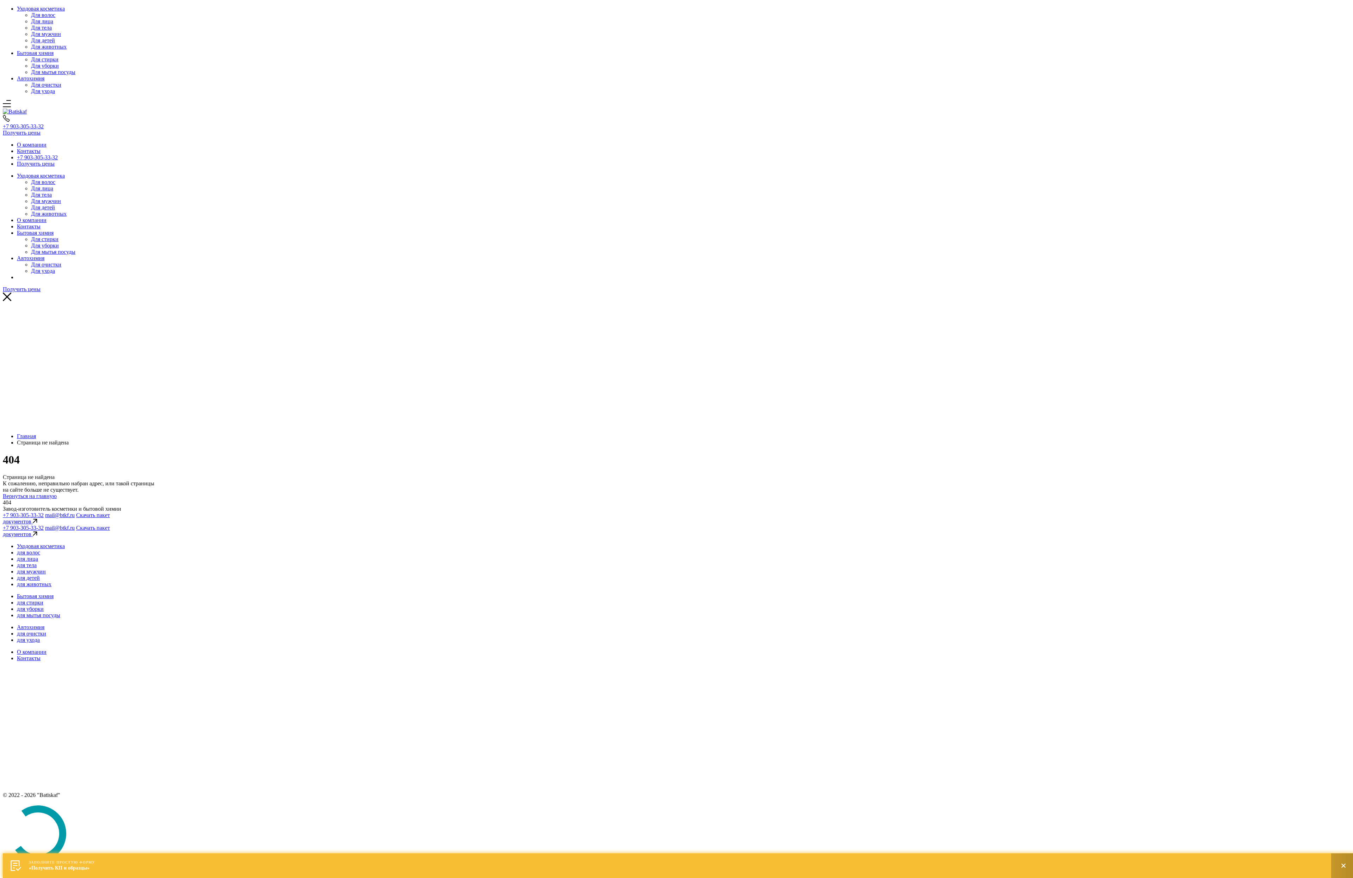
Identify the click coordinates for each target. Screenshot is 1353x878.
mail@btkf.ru (60, 515)
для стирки (30, 603)
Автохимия (30, 78)
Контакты (29, 151)
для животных (34, 584)
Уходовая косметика (41, 9)
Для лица (42, 21)
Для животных (49, 47)
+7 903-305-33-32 (23, 126)
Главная (26, 436)
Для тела (41, 28)
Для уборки (45, 66)
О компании (32, 145)
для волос (28, 552)
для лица (27, 559)
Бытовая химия (35, 53)
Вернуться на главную (30, 496)
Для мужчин (46, 34)
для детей (28, 578)
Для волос (43, 15)
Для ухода (43, 91)
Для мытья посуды (53, 72)
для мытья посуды (38, 615)
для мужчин (31, 572)
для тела (27, 565)
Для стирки (44, 59)
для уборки (30, 609)
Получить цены (22, 133)
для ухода (28, 640)
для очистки (31, 634)
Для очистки (46, 85)
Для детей (43, 40)
